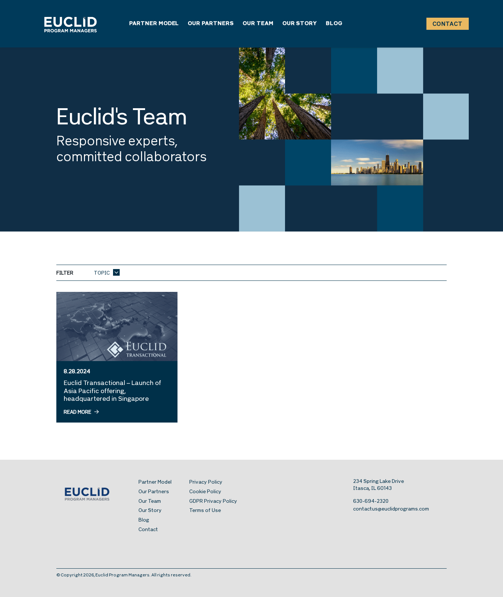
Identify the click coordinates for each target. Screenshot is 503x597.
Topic (102, 273)
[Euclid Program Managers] (70, 24)
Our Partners (211, 24)
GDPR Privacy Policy (213, 501)
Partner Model (154, 24)
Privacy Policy (205, 482)
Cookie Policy (205, 492)
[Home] (97, 493)
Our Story (299, 24)
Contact (447, 24)
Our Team (258, 24)
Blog (334, 24)
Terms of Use (205, 510)
